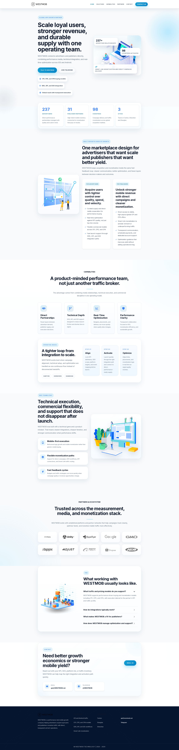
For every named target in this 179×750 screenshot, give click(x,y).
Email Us (130, 663)
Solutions (100, 4)
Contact (129, 4)
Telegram (124, 722)
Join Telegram (67, 70)
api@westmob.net (127, 718)
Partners (120, 4)
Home (92, 4)
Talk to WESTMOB (47, 70)
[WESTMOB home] (39, 4)
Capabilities (110, 4)
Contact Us (141, 4)
